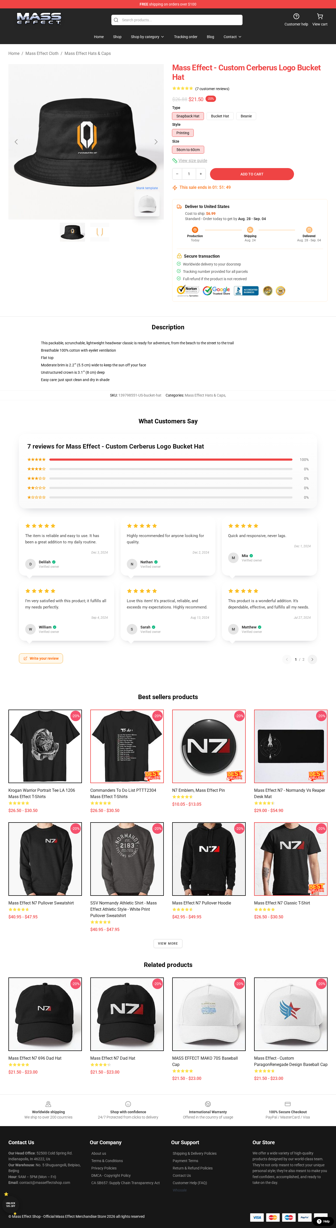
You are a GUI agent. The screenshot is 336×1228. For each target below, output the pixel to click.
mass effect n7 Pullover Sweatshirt (41, 903)
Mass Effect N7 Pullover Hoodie (201, 903)
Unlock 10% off (10, 1205)
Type (176, 108)
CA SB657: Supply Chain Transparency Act (125, 1183)
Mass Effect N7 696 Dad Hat (34, 1058)
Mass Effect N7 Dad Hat (112, 1058)
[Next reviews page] (312, 659)
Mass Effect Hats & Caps (88, 53)
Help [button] (326, 1221)
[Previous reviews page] (287, 659)
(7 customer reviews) (212, 89)
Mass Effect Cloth (42, 53)
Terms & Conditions (107, 1161)
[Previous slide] (16, 141)
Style (176, 124)
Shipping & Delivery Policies (195, 1153)
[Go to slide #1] (72, 232)
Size (175, 141)
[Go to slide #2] (99, 232)
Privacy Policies (104, 1168)
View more (168, 943)
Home (13, 53)
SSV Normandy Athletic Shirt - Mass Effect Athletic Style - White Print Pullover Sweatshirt (123, 909)
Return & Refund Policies (193, 1168)
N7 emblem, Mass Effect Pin (198, 790)
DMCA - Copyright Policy (111, 1175)
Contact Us (182, 1175)
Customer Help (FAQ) (190, 1183)
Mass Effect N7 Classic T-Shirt (282, 903)
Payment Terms (185, 1161)
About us (98, 1153)
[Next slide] (155, 141)
